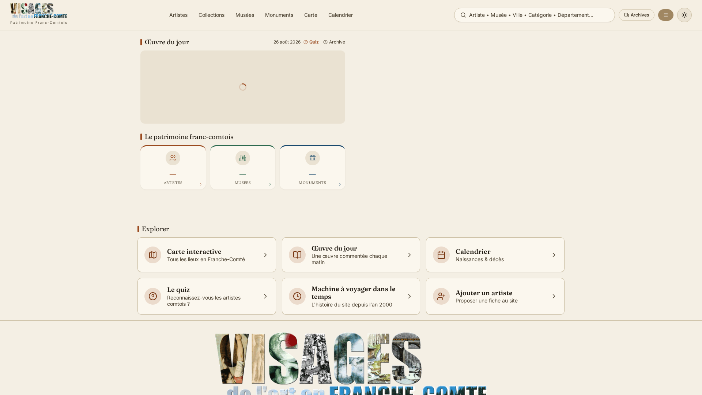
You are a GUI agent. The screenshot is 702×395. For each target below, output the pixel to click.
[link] (39, 15)
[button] (636, 15)
